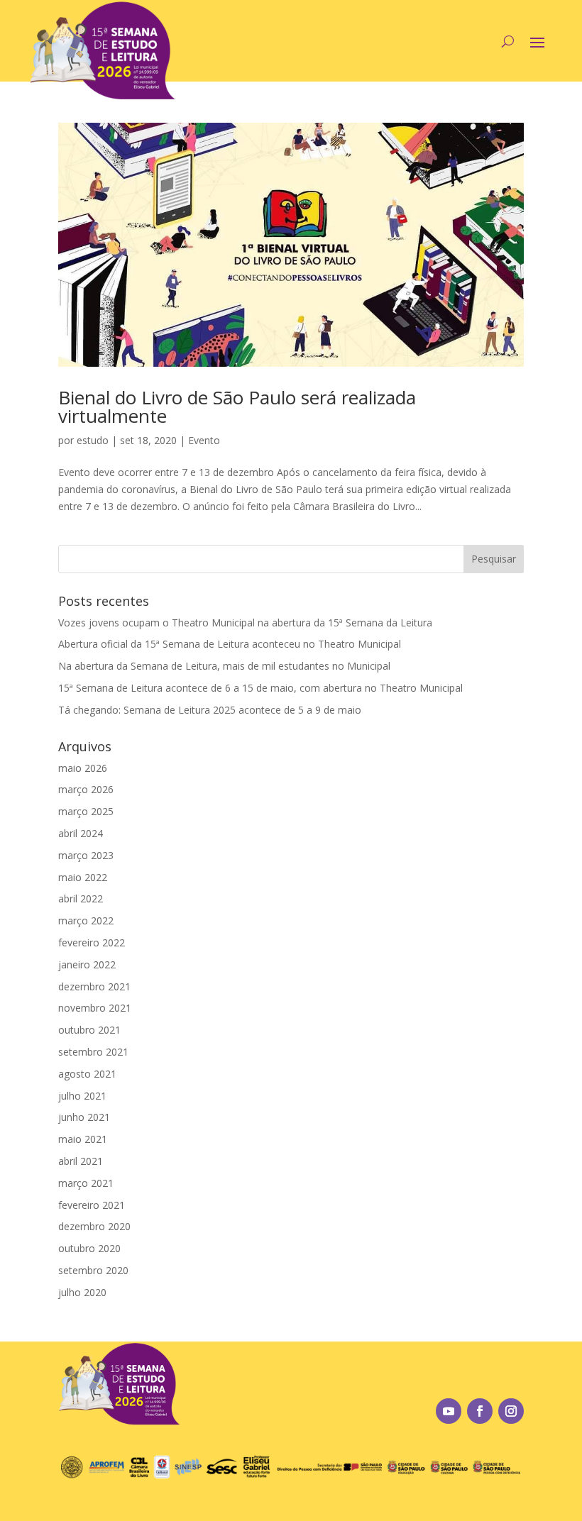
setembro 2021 (93, 1051)
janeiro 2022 (87, 964)
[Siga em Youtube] (448, 1411)
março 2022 (86, 920)
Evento (204, 440)
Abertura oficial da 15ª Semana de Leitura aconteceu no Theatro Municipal (229, 644)
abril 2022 (80, 898)
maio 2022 (82, 877)
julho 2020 (82, 1292)
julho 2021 (82, 1095)
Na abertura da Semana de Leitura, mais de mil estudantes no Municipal (224, 666)
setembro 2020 (93, 1270)
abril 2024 (80, 833)
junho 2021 (84, 1117)
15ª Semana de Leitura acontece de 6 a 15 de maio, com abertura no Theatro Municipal (260, 688)
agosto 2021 (87, 1073)
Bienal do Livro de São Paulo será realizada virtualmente (237, 406)
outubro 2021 (89, 1029)
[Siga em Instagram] (511, 1411)
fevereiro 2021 (91, 1205)
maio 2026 (82, 768)
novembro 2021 (94, 1007)
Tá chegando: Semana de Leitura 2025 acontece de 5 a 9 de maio (209, 710)
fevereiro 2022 (91, 942)
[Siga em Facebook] (480, 1411)
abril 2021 (80, 1161)
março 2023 (86, 855)
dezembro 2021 (94, 986)
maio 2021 (82, 1139)
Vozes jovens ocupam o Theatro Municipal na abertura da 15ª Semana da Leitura (245, 622)
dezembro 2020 (94, 1226)
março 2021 (86, 1183)
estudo (93, 440)
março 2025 (86, 811)
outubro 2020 (89, 1248)
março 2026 (86, 789)
